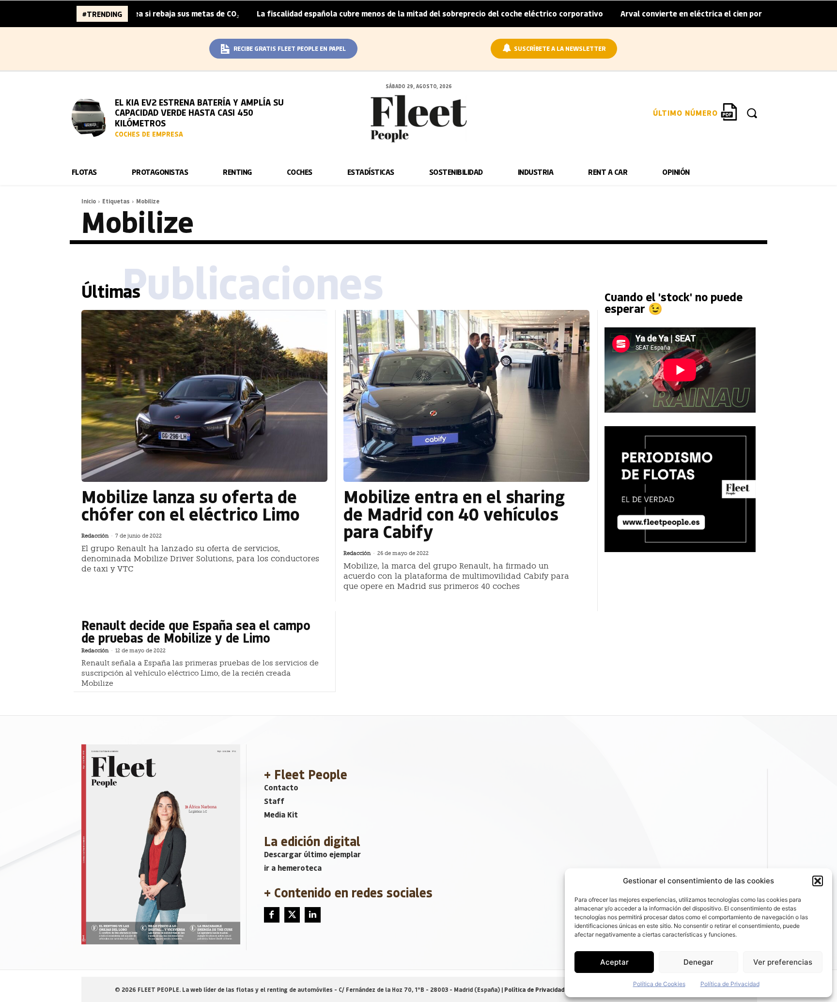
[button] (817, 881)
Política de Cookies (659, 983)
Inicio (88, 201)
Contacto (281, 787)
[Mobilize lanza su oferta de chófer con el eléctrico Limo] (204, 396)
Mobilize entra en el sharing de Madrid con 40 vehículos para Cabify (454, 513)
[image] (91, 116)
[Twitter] (292, 915)
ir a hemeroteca (293, 868)
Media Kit (281, 814)
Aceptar (614, 962)
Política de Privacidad (730, 983)
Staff (274, 801)
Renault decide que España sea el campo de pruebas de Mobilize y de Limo (195, 631)
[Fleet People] (418, 118)
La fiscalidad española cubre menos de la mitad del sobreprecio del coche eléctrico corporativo (391, 13)
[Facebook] (271, 915)
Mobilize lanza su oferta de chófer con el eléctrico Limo (190, 505)
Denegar (698, 962)
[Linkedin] (312, 915)
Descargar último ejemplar (312, 854)
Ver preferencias (782, 962)
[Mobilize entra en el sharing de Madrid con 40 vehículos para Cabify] (466, 396)
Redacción (94, 536)
